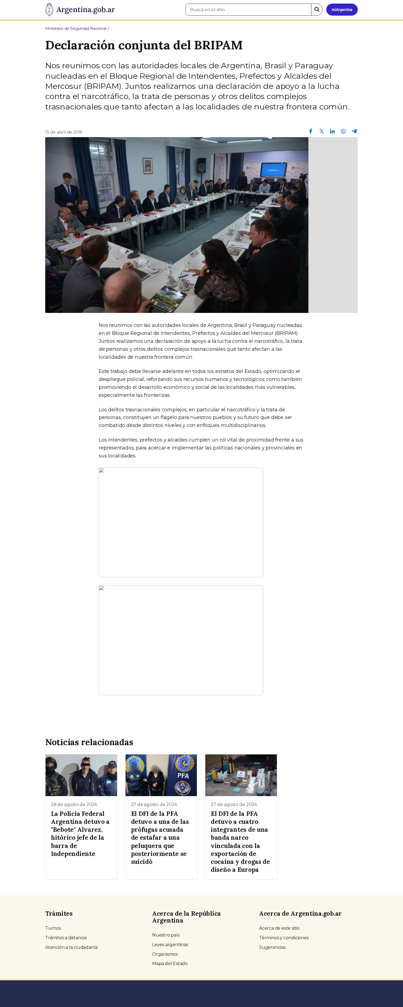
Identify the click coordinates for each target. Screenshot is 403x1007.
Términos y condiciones (284, 937)
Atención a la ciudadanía (71, 947)
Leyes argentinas (170, 944)
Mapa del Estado (170, 963)
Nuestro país (166, 935)
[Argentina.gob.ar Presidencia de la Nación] (80, 10)
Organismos (165, 954)
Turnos (53, 928)
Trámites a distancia (66, 937)
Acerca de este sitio (279, 928)
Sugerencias (272, 947)
